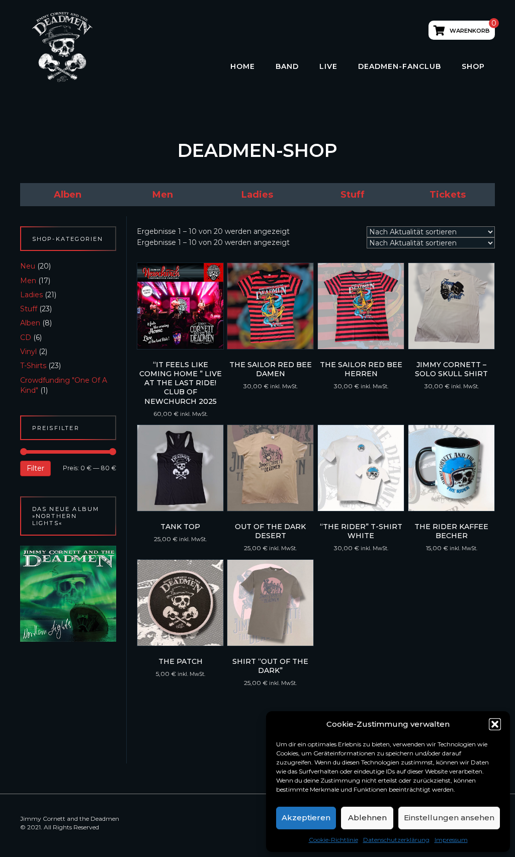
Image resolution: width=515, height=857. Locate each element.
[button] (495, 724)
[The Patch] (180, 602)
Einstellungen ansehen (449, 817)
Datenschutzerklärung (396, 839)
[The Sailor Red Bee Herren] (360, 306)
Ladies (31, 294)
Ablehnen (367, 817)
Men (28, 280)
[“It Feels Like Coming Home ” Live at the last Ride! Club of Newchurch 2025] (180, 306)
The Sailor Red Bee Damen (270, 369)
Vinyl (28, 351)
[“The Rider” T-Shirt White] (360, 467)
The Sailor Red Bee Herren (361, 369)
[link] (67, 194)
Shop (473, 66)
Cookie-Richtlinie (333, 839)
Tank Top (180, 526)
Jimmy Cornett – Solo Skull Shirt (451, 369)
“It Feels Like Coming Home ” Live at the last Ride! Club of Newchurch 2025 (180, 383)
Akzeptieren (306, 817)
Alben (30, 322)
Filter (35, 468)
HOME (242, 66)
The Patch (180, 661)
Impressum (451, 839)
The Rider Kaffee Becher (451, 531)
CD (25, 337)
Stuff (28, 308)
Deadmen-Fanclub (399, 66)
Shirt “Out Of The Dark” (270, 666)
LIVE (328, 66)
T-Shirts (33, 365)
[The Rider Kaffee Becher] (451, 467)
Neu (27, 266)
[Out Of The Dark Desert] (270, 467)
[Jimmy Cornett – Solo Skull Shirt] (451, 306)
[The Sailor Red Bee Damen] (270, 306)
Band (287, 66)
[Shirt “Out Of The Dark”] (270, 602)
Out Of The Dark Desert (270, 531)
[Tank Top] (180, 467)
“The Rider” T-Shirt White (361, 531)
